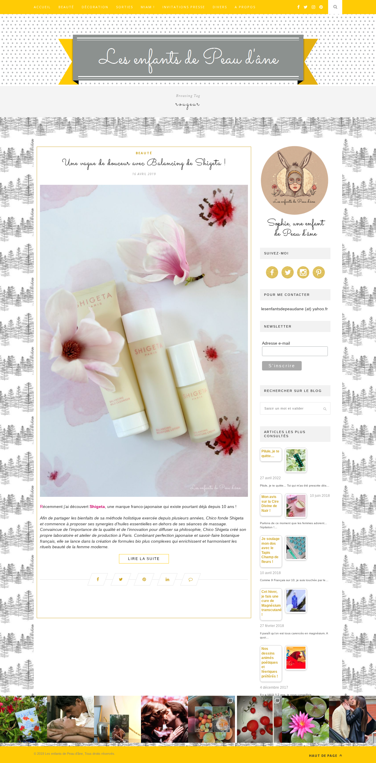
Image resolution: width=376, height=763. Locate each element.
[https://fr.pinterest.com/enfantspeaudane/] (318, 278)
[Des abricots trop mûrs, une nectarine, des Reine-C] (211, 719)
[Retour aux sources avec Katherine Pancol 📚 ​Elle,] (23, 719)
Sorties (124, 7)
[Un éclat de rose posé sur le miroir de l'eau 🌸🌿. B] (305, 719)
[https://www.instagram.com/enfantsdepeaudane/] (303, 278)
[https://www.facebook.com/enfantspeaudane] (272, 278)
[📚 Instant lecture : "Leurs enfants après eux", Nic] (117, 719)
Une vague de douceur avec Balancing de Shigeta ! (144, 163)
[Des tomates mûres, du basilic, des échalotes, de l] (258, 719)
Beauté (66, 7)
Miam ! (148, 7)
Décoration (95, 7)
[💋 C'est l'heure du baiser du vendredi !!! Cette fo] (164, 719)
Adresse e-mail (276, 343)
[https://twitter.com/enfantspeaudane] (287, 278)
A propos (245, 7)
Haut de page (323, 755)
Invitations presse (183, 7)
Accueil (42, 7)
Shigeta (97, 506)
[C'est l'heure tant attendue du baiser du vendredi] (70, 719)
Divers (220, 7)
